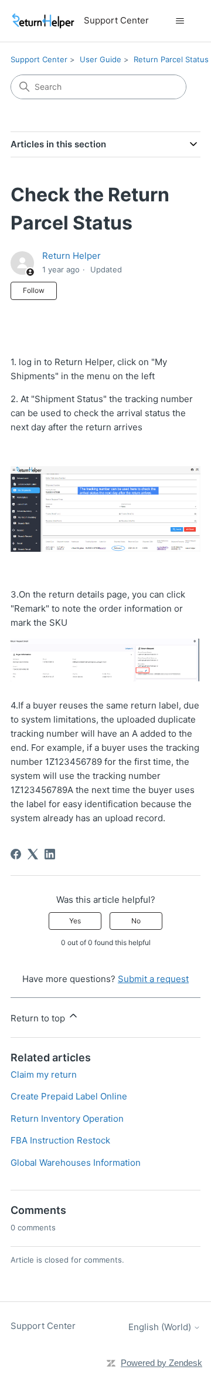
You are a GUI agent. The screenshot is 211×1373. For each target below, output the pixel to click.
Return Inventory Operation (67, 1118)
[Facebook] (16, 854)
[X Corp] (33, 854)
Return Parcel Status (171, 59)
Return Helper (71, 255)
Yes (75, 920)
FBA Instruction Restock (60, 1140)
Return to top (39, 1018)
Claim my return (44, 1074)
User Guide (100, 59)
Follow (34, 290)
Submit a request (153, 978)
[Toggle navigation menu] (179, 21)
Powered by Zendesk (161, 1363)
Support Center (39, 59)
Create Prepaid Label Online (69, 1096)
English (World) (160, 1327)
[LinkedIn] (50, 854)
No (136, 920)
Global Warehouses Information (76, 1162)
